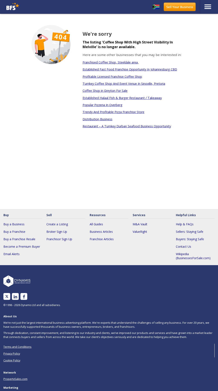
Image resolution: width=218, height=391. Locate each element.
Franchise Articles (102, 239)
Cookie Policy (11, 360)
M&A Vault (140, 224)
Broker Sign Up (56, 232)
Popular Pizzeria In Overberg (102, 105)
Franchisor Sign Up (59, 239)
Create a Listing (57, 224)
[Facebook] (24, 296)
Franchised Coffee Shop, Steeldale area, (111, 62)
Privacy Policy (11, 353)
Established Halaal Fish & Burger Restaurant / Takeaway (122, 98)
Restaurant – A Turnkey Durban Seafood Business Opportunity (127, 126)
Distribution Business (97, 119)
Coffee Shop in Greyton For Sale (105, 91)
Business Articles (101, 232)
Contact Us (183, 246)
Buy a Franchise (14, 232)
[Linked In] (15, 296)
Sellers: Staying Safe (189, 232)
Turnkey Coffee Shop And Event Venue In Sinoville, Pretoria (124, 84)
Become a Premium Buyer (21, 246)
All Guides (96, 224)
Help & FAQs (185, 224)
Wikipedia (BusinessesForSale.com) (193, 256)
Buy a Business (13, 224)
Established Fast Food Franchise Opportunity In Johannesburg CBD (130, 69)
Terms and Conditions (17, 347)
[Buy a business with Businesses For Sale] (31, 7)
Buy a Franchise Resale (19, 239)
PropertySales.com (15, 379)
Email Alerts (11, 254)
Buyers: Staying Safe (190, 239)
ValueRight (140, 232)
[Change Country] (156, 6)
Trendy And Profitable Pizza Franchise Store (113, 112)
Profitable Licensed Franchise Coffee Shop (112, 77)
